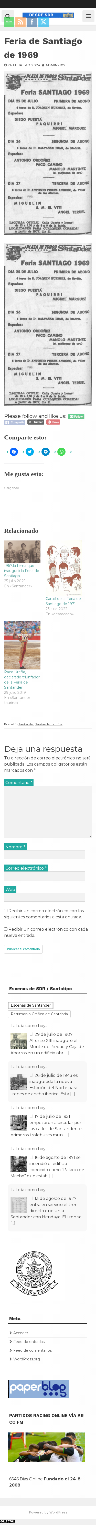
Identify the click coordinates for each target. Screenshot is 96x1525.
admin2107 (56, 65)
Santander (26, 724)
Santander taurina (48, 724)
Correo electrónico (26, 868)
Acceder (20, 1333)
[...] (67, 1052)
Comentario (18, 782)
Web (10, 889)
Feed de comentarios (32, 1350)
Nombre (15, 847)
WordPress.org (26, 1359)
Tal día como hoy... (29, 1025)
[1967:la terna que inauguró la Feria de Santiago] (22, 551)
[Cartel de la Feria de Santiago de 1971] (64, 568)
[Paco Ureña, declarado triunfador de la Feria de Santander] (22, 645)
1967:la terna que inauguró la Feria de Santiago (21, 570)
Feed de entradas (29, 1341)
